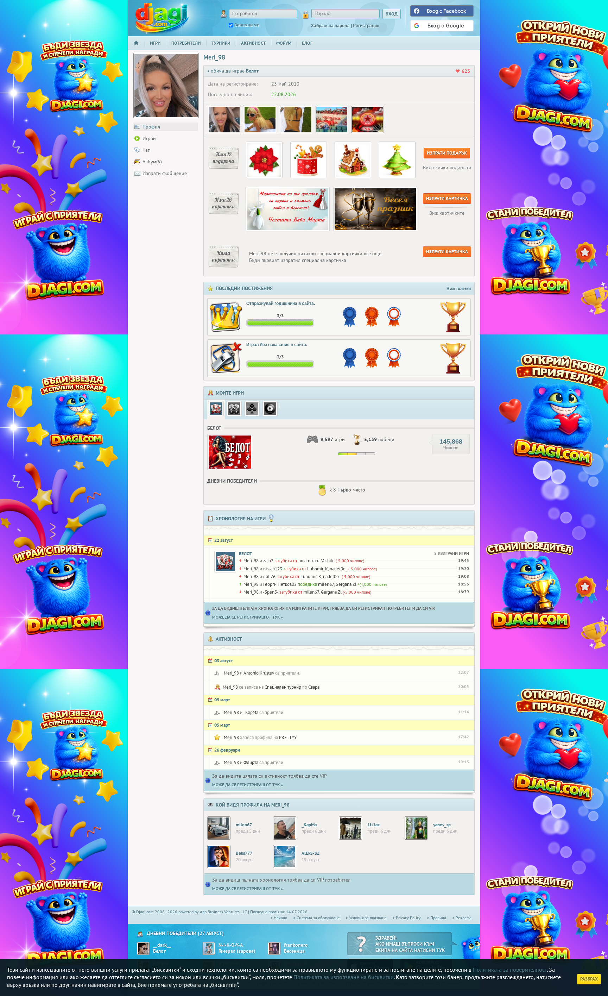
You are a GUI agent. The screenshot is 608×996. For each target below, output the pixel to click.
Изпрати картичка (447, 198)
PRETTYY (288, 737)
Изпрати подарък (447, 153)
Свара (313, 687)
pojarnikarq (308, 561)
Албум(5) (152, 161)
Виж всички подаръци (447, 167)
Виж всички (458, 288)
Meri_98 (251, 561)
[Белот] (216, 409)
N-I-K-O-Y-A (230, 945)
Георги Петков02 (280, 584)
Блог (307, 43)
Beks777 (244, 853)
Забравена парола (330, 25)
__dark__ (162, 945)
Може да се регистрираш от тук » (247, 617)
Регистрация (366, 25)
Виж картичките (446, 213)
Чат (146, 150)
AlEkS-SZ (310, 853)
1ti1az (373, 825)
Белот (245, 554)
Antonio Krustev (258, 673)
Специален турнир (283, 687)
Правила (438, 917)
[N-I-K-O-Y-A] (208, 948)
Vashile (328, 561)
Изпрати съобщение (164, 173)
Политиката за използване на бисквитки (343, 977)
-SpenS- (270, 592)
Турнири (220, 43)
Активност (253, 43)
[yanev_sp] (416, 828)
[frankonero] (274, 948)
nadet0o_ (338, 569)
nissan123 (272, 569)
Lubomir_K (317, 569)
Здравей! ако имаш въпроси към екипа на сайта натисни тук (410, 944)
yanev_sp (442, 825)
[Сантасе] (234, 409)
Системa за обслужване (318, 917)
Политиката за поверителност (510, 969)
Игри (155, 43)
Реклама (463, 917)
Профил (151, 127)
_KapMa (250, 712)
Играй (149, 138)
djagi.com (162, 17)
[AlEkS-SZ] (284, 856)
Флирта (250, 762)
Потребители (186, 43)
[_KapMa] (284, 828)
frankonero (296, 945)
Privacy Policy (408, 917)
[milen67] (218, 828)
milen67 (326, 584)
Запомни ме (246, 25)
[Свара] (252, 409)
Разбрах (589, 979)
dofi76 (269, 577)
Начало (280, 917)
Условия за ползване (367, 917)
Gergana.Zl (346, 584)
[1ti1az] (350, 828)
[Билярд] (270, 409)
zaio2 (268, 561)
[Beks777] (218, 856)
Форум (283, 43)
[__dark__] (143, 948)
